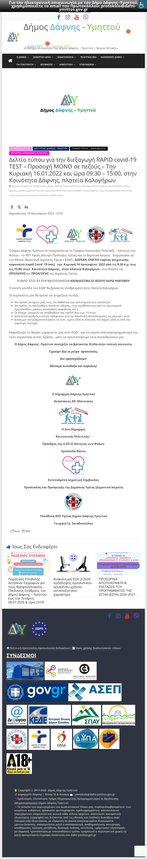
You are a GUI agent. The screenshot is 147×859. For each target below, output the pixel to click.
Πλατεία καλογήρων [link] (82, 185)
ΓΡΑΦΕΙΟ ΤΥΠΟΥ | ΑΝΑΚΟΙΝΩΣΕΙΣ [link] (89, 148)
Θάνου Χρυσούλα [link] (109, 185)
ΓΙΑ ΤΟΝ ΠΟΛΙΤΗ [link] (25, 64)
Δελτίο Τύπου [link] (35, 190)
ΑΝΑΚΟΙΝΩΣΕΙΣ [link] (66, 57)
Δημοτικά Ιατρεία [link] (28, 195)
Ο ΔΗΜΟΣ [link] (21, 57)
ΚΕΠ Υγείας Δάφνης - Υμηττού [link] (93, 190)
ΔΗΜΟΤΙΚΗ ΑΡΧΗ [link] (42, 57)
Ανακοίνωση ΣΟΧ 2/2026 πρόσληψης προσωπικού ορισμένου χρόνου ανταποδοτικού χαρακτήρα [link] (72, 587)
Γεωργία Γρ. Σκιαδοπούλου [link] (34, 185)
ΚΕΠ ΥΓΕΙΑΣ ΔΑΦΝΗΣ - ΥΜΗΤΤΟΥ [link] (50, 148)
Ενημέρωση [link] (48, 190)
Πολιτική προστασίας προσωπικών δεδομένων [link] (40, 648)
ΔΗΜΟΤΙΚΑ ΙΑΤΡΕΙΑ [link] (20, 148)
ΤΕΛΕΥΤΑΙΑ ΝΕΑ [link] (88, 57)
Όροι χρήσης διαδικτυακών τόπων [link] (97, 648)
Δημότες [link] (16, 185)
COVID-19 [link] (59, 190)
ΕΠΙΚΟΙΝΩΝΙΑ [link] (86, 64)
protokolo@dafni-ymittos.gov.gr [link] (95, 794)
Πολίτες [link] (97, 185)
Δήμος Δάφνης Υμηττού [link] (60, 185)
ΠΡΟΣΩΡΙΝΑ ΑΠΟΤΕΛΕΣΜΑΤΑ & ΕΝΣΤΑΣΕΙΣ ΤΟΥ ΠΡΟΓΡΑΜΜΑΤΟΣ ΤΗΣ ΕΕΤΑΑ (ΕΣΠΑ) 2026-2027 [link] (117, 587)
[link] (142, 4)
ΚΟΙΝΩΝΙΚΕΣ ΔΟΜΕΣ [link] (111, 57)
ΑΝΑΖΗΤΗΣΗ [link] (66, 64)
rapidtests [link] (23, 190)
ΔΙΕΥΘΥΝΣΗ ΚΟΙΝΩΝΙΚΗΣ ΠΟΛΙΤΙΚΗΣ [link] (29, 153)
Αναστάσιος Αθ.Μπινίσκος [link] (50, 195)
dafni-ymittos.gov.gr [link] (83, 835)
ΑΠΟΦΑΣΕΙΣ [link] (46, 64)
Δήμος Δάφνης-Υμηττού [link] (62, 790)
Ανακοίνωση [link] (71, 190)
